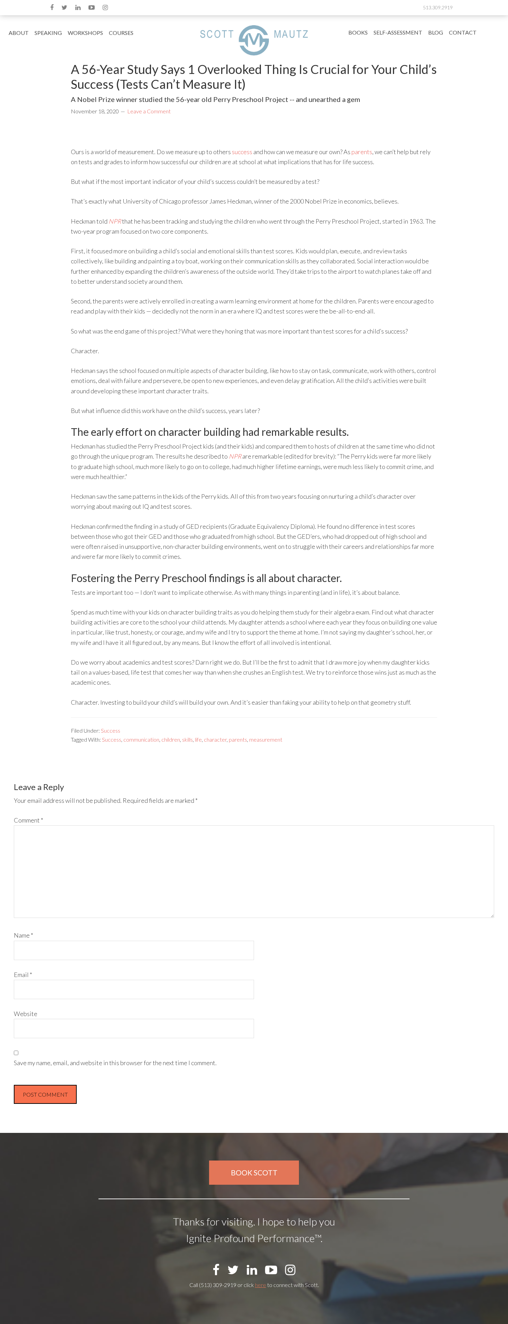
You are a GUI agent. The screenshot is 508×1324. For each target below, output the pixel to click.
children (170, 739)
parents (361, 152)
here (260, 1284)
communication (141, 739)
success (242, 152)
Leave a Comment (149, 111)
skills (187, 739)
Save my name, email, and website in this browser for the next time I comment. (115, 1063)
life (198, 739)
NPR (115, 221)
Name (23, 935)
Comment (28, 820)
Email (23, 974)
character (215, 739)
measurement (265, 739)
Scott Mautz (254, 40)
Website (25, 1013)
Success (110, 730)
